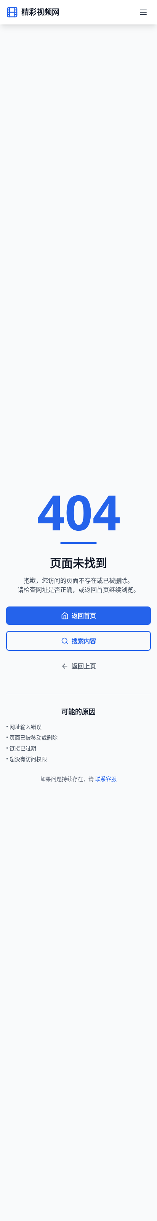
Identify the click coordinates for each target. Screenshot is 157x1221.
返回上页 (84, 666)
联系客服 (106, 778)
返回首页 (84, 615)
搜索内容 (84, 641)
